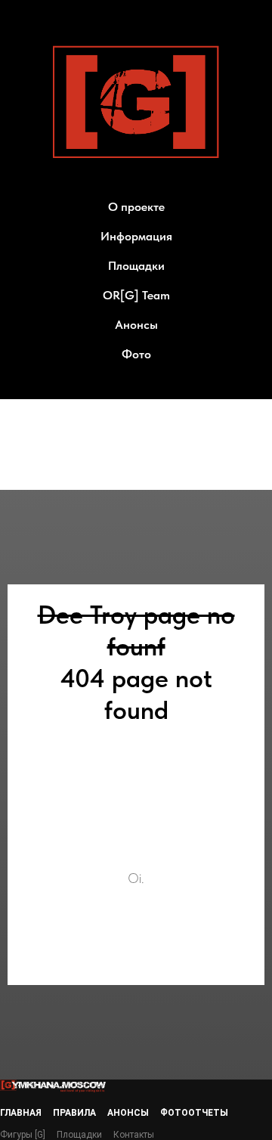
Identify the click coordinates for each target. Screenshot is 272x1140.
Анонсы (136, 325)
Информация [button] (136, 236)
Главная (21, 1112)
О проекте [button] (136, 207)
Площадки (136, 266)
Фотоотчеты (194, 1112)
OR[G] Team (136, 295)
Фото (136, 354)
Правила (74, 1112)
